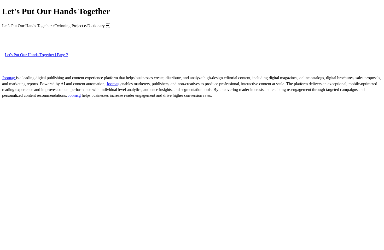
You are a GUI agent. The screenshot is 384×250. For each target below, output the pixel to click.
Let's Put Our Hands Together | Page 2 (36, 55)
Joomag (9, 78)
